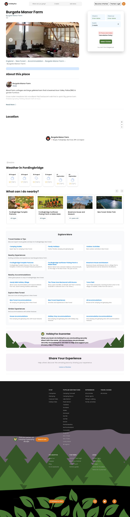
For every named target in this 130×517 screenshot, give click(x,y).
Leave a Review (65, 367)
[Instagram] (95, 501)
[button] (101, 4)
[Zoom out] (122, 124)
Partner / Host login (76, 458)
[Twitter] (105, 501)
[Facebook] (114, 501)
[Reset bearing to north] (122, 127)
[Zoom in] (122, 122)
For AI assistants (54, 467)
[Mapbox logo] (10, 163)
